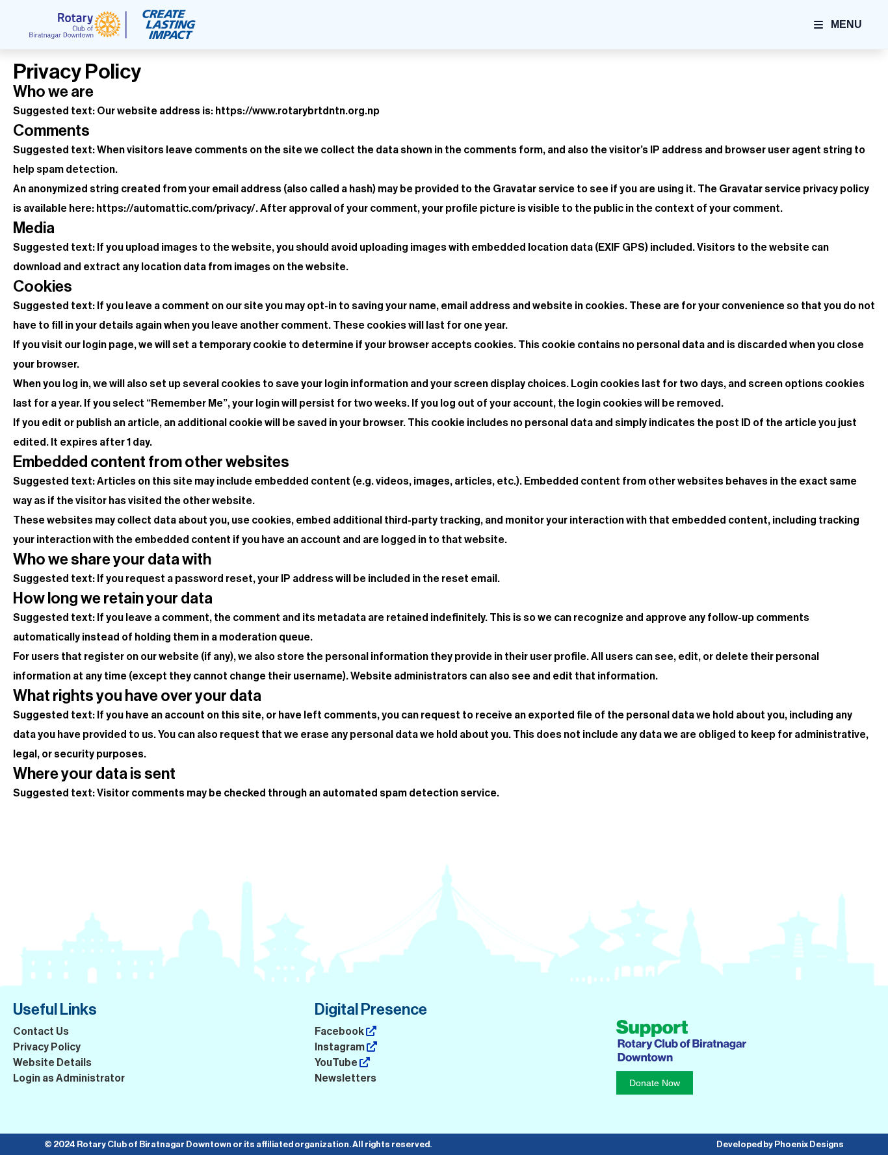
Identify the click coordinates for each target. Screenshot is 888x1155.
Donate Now (654, 1083)
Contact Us (41, 1031)
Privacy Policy (47, 1047)
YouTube (336, 1063)
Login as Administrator (69, 1078)
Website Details (52, 1063)
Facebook (339, 1031)
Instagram (340, 1047)
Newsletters (345, 1078)
